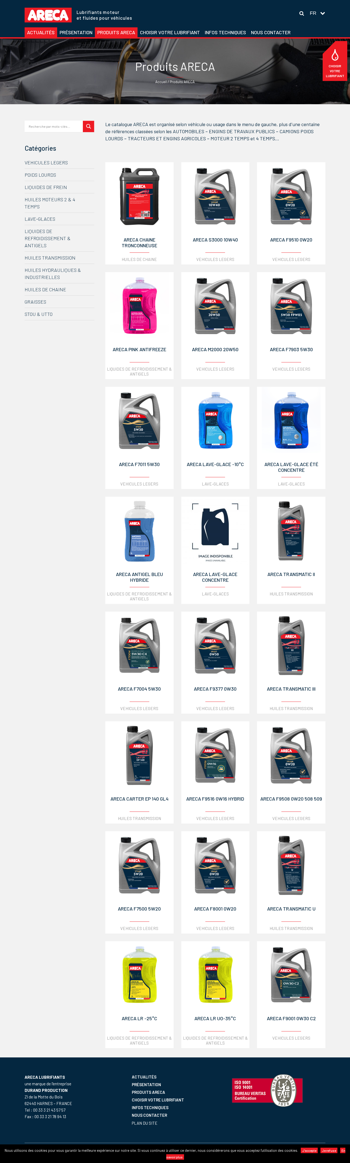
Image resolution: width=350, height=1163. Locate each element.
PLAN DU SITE (145, 1123)
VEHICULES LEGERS (46, 162)
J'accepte (309, 1150)
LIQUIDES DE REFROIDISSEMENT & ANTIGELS (48, 238)
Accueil (161, 82)
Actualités (144, 1076)
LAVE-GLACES (40, 219)
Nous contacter (149, 1115)
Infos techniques (150, 1107)
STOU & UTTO (38, 314)
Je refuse (329, 1150)
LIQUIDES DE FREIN (46, 187)
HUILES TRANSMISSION (50, 258)
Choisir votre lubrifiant (335, 71)
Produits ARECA (148, 1092)
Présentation (146, 1084)
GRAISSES (35, 302)
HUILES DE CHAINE (45, 289)
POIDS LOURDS (40, 175)
